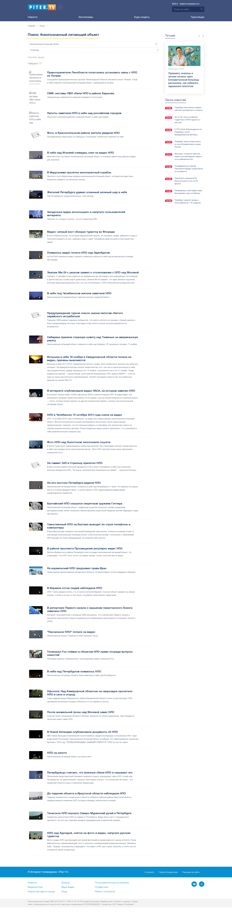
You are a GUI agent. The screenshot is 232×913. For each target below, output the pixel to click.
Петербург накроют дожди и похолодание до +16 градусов (188, 194)
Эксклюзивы (85, 17)
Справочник (101, 887)
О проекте (149, 872)
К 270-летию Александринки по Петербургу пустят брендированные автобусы (188, 125)
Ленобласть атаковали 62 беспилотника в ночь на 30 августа (186, 174)
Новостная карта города (41, 891)
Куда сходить (142, 17)
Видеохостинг (35, 887)
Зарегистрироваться (189, 4)
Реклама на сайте (191, 872)
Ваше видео (67, 887)
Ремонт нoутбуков (105, 891)
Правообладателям (168, 872)
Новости (32, 17)
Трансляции (197, 17)
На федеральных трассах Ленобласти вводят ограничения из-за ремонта (189, 162)
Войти (175, 4)
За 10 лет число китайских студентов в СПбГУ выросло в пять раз (187, 113)
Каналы (65, 882)
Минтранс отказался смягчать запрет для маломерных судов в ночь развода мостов (188, 150)
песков (41, 57)
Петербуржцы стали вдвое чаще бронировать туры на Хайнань (188, 185)
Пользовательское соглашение (112, 882)
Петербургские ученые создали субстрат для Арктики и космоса (188, 102)
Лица (64, 891)
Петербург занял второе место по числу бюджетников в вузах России (188, 138)
